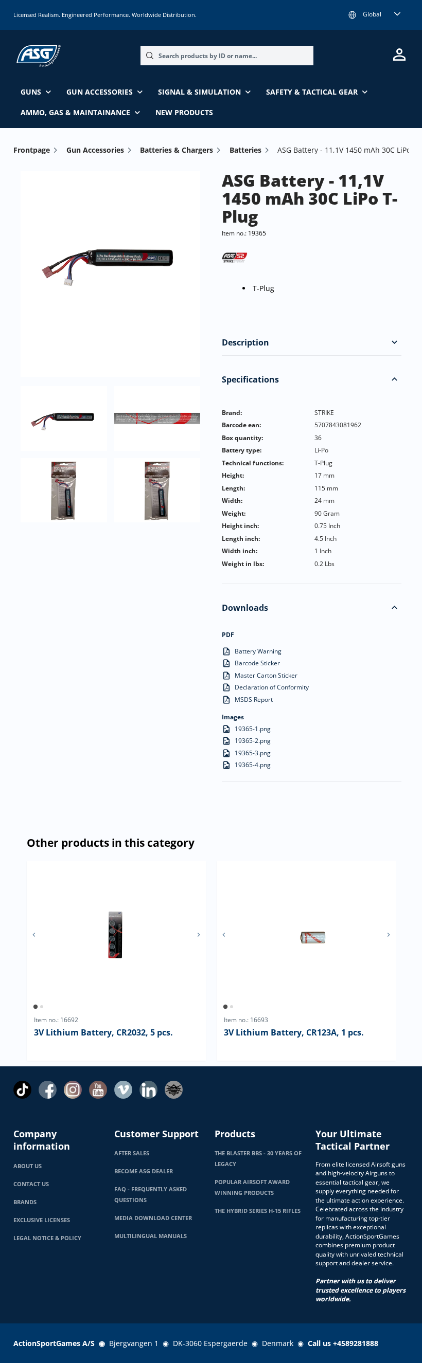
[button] (394, 342)
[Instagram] (73, 1090)
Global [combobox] (372, 14)
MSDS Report (254, 699)
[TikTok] (22, 1090)
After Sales (131, 1153)
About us (27, 1166)
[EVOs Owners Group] (174, 1090)
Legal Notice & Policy (47, 1238)
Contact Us (31, 1184)
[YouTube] (98, 1090)
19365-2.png (253, 740)
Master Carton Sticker (266, 675)
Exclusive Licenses (41, 1220)
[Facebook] (48, 1090)
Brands (25, 1202)
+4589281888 (355, 1343)
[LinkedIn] (148, 1090)
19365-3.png (253, 753)
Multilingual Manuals (150, 1236)
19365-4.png (253, 764)
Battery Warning (258, 651)
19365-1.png (253, 728)
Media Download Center (153, 1218)
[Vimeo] (123, 1090)
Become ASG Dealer (143, 1171)
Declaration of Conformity (272, 687)
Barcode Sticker (257, 663)
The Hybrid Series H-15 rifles (258, 1210)
